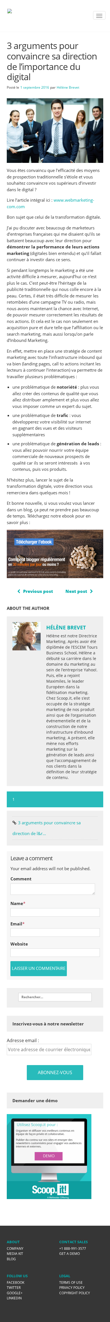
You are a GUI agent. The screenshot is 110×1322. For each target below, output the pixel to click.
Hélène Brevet (68, 87)
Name (16, 903)
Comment (21, 879)
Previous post (38, 591)
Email (16, 924)
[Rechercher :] (55, 997)
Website (19, 944)
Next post (76, 591)
